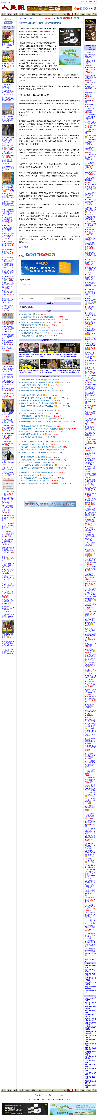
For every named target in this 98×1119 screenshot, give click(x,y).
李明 (90, 974)
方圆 (88, 1016)
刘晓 (86, 970)
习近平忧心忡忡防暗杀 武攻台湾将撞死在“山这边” (45, 441)
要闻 (9, 14)
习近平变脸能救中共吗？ (35, 328)
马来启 (94, 998)
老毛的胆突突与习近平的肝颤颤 (38, 437)
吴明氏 (92, 1015)
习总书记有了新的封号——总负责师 (40, 413)
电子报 (95, 1)
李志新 (87, 1027)
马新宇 (87, 1000)
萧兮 (90, 978)
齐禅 (90, 1073)
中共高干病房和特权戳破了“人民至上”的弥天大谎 (46, 483)
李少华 (87, 1085)
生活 (58, 14)
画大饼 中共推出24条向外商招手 (39, 480)
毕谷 (86, 1035)
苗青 (86, 1048)
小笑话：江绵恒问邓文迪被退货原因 (41, 457)
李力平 (89, 1050)
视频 (88, 14)
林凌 (91, 1081)
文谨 (93, 970)
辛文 (90, 970)
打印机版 (24, 247)
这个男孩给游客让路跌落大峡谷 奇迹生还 (42, 478)
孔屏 (86, 967)
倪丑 (93, 1077)
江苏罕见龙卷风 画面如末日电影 (39, 395)
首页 (3, 14)
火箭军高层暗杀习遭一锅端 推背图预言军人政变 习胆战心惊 (48, 421)
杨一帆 (94, 978)
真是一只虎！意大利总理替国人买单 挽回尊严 (44, 447)
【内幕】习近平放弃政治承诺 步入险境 (41, 385)
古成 (90, 998)
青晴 (88, 1054)
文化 (64, 14)
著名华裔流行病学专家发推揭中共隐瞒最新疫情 (43, 317)
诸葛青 (87, 1081)
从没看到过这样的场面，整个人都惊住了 (41, 410)
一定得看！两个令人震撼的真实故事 (41, 416)
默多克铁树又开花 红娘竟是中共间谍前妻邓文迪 (43, 468)
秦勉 (86, 998)
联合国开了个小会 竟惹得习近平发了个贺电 (42, 322)
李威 (86, 1062)
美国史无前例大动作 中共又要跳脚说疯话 (42, 419)
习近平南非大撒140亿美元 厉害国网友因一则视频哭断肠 (49, 429)
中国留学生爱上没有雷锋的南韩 (39, 444)
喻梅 (86, 1066)
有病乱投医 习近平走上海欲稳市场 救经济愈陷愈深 (44, 319)
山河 (86, 1010)
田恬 (86, 1064)
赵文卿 (87, 1052)
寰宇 (76, 14)
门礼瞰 (87, 1058)
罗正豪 (91, 1002)
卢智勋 (87, 1031)
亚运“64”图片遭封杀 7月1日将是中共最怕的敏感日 (46, 382)
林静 (86, 986)
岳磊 (93, 1060)
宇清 (93, 1039)
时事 (21, 14)
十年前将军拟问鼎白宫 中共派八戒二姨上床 (43, 431)
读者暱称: (22, 298)
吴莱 (86, 1070)
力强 (93, 974)
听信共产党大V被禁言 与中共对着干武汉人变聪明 (45, 403)
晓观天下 (91, 1035)
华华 (93, 1064)
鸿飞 (90, 1045)
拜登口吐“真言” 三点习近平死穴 (38, 462)
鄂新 (86, 1060)
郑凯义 (91, 982)
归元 (88, 1008)
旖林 (90, 1064)
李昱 (86, 978)
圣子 (93, 1010)
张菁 (86, 1006)
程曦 (86, 974)
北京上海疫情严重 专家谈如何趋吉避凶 (42, 333)
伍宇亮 (87, 976)
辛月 (94, 1023)
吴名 (86, 982)
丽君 (94, 965)
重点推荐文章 (8, 26)
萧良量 (94, 1056)
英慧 (86, 1039)
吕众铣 (87, 1029)
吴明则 (92, 1044)
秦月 (86, 1012)
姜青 (90, 1056)
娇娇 (91, 1085)
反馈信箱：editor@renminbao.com (49, 1095)
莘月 (94, 1027)
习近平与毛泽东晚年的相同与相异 (40, 379)
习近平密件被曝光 (34, 314)
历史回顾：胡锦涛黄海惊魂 (38, 475)
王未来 (92, 1019)
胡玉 (86, 1023)
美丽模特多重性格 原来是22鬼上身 (40, 434)
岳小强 (87, 984)
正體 (86, 1)
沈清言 (87, 971)
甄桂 (88, 1037)
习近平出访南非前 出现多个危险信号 (41, 426)
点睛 (90, 1039)
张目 (94, 1068)
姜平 (91, 1052)
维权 (82, 14)
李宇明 (87, 1025)
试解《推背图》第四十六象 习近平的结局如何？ (45, 398)
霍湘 (94, 1085)
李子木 (92, 990)
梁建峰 (91, 986)
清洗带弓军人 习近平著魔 (37, 388)
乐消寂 (91, 1023)
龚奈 (94, 982)
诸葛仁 (94, 1073)
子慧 (88, 1083)
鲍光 (86, 1056)
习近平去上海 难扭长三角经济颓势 (39, 336)
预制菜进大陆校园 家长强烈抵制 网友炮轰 (42, 390)
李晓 (86, 1074)
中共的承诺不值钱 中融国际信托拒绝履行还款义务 (45, 465)
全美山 (89, 1004)
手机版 (90, 1)
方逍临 (87, 990)
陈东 (86, 1068)
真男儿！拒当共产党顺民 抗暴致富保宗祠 (42, 449)
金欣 (86, 965)
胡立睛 (87, 1019)
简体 (82, 1)
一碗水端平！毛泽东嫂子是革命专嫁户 (41, 400)
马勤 (86, 1073)
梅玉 (86, 1087)
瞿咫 (90, 1060)
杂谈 (94, 14)
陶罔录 (87, 1044)
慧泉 (86, 1041)
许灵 (86, 1079)
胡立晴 (89, 988)
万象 (52, 14)
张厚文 (87, 980)
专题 (70, 14)
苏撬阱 (91, 1068)
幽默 (27, 14)
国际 (33, 14)
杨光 (86, 1002)
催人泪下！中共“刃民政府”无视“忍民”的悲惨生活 (45, 406)
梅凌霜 (91, 965)
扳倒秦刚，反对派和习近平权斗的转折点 (41, 452)
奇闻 (39, 14)
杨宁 (90, 1010)
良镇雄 (92, 1031)
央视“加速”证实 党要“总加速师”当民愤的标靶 (43, 472)
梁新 (90, 1077)
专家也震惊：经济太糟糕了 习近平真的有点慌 (42, 330)
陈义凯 (89, 1033)
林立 (86, 1077)
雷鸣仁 (91, 1006)
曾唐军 (91, 1020)
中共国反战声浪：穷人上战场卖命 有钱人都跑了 (43, 460)
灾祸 (45, 14)
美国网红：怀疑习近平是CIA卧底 (39, 325)
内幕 (15, 14)
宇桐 (91, 1027)
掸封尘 (87, 1015)
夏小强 (91, 1048)
